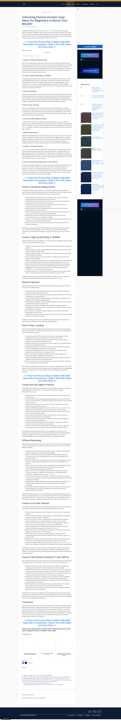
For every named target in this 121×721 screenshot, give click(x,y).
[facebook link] (99, 711)
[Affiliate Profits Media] (24, 4)
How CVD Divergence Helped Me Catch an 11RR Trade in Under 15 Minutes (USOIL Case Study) (98, 116)
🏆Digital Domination (48, 675)
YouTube (24, 149)
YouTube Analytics (66, 542)
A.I (73, 4)
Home (63, 4)
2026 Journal (85, 4)
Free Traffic (65, 678)
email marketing (60, 408)
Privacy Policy (71, 715)
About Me (92, 4)
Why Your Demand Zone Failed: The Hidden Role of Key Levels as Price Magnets (97, 107)
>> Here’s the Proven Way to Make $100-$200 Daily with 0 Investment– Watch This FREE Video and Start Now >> (47, 44)
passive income (50, 31)
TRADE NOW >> (89, 71)
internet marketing (49, 680)
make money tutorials (39, 681)
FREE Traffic (39, 675)
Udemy (24, 127)
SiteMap (87, 715)
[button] (97, 4)
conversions (51, 474)
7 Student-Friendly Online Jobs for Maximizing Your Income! (37, 683)
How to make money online (38, 680)
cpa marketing (67, 677)
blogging (48, 677)
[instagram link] (90, 711)
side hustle (54, 681)
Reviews (78, 4)
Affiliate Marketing (28, 675)
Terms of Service (96, 715)
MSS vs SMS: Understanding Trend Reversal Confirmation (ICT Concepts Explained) (98, 187)
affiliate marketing (32, 84)
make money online (67, 680)
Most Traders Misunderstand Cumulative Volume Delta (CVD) (97, 89)
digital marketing (37, 678)
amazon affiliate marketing (39, 677)
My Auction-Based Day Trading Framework (98, 96)
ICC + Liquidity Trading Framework (97, 137)
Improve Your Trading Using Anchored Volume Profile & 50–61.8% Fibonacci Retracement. (98, 127)
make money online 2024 (27, 681)
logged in (31, 698)
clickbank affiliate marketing (56, 677)
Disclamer (80, 715)
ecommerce (51, 678)
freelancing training (26, 680)
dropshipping (45, 678)
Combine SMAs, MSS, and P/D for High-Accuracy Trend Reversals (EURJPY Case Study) (98, 175)
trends (68, 212)
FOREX (68, 4)
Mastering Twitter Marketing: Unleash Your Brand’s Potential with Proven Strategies (43, 684)
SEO (66, 408)
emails (34, 269)
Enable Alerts (6, 718)
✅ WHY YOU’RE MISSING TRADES (97, 149)
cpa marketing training (27, 678)
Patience (32, 219)
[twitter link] (94, 711)
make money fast (58, 680)
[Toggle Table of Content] (37, 56)
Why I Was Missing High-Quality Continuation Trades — (97, 163)
